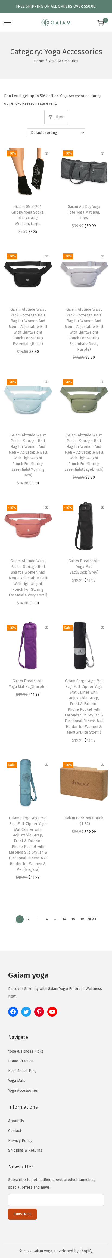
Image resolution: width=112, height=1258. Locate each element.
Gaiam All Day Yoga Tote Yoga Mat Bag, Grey (84, 212)
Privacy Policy (20, 1140)
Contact (14, 1130)
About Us (16, 1121)
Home (39, 61)
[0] (100, 22)
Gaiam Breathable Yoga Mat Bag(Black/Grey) (84, 567)
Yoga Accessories (23, 1090)
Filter (59, 117)
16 (82, 919)
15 (73, 919)
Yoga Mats (16, 1080)
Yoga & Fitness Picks (25, 1051)
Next (92, 919)
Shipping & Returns (25, 1150)
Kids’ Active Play (22, 1071)
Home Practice (20, 1061)
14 (65, 919)
